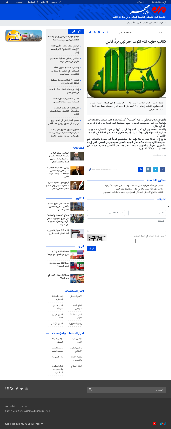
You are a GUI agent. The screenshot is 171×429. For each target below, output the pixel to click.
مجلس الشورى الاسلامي (76, 349)
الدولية (134, 17)
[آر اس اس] (12, 389)
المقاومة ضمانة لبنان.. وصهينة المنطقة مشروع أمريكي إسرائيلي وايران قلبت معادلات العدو (59, 157)
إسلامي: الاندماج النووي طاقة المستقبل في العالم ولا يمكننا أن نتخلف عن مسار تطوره (65, 71)
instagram (54, 2)
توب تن (76, 31)
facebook (32, 2)
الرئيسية (162, 17)
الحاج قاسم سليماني (77, 307)
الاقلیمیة (141, 17)
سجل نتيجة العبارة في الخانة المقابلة (149, 236)
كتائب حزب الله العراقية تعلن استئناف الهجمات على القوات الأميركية (134, 185)
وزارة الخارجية (57, 357)
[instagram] (26, 389)
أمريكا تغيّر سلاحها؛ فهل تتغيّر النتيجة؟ (59, 265)
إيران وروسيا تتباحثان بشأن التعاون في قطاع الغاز (64, 91)
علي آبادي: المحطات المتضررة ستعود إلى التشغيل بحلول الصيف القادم (64, 111)
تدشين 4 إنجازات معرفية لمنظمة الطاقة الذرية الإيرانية (65, 82)
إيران (156, 17)
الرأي (81, 246)
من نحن (23, 406)
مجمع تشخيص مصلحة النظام (57, 349)
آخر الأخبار (117, 17)
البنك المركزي (76, 366)
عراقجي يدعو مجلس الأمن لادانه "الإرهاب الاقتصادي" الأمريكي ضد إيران (65, 49)
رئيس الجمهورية (75, 323)
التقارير (80, 198)
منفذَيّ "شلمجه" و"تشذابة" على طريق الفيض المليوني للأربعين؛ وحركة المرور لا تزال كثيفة (58, 220)
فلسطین (149, 17)
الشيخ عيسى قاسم (57, 316)
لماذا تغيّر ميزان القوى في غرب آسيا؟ (58, 276)
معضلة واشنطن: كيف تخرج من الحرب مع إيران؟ (58, 253)
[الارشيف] (7, 389)
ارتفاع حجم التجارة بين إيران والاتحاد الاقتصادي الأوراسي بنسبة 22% (63, 38)
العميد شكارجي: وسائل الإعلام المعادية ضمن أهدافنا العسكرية (65, 100)
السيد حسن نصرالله (58, 307)
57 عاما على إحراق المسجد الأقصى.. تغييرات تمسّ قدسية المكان (57, 206)
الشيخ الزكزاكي (57, 323)
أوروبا (139, 22)
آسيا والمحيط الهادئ (157, 22)
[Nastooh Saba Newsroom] (161, 423)
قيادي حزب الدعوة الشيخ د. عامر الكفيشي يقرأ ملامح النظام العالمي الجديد (57, 185)
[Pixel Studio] (153, 423)
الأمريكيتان (131, 22)
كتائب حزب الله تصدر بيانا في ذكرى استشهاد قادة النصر (139, 189)
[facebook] (17, 389)
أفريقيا (145, 22)
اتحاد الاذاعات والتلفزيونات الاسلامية (57, 369)
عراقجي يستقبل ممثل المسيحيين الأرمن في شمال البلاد (64, 60)
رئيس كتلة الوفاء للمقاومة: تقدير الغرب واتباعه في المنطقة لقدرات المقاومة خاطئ (58, 172)
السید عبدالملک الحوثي (75, 316)
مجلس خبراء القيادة (77, 340)
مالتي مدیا (126, 17)
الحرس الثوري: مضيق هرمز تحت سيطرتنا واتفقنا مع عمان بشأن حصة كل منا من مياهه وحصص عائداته (64, 133)
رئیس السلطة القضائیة (57, 298)
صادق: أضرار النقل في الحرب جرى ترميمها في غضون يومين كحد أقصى (63, 122)
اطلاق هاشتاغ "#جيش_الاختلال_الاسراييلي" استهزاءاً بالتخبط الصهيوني (133, 192)
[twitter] (22, 389)
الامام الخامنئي (76, 296)
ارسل (91, 248)
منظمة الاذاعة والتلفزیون (76, 358)
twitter (43, 2)
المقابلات (78, 148)
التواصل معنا (10, 406)
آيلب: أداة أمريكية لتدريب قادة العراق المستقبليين (58, 232)
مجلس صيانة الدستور (57, 340)
